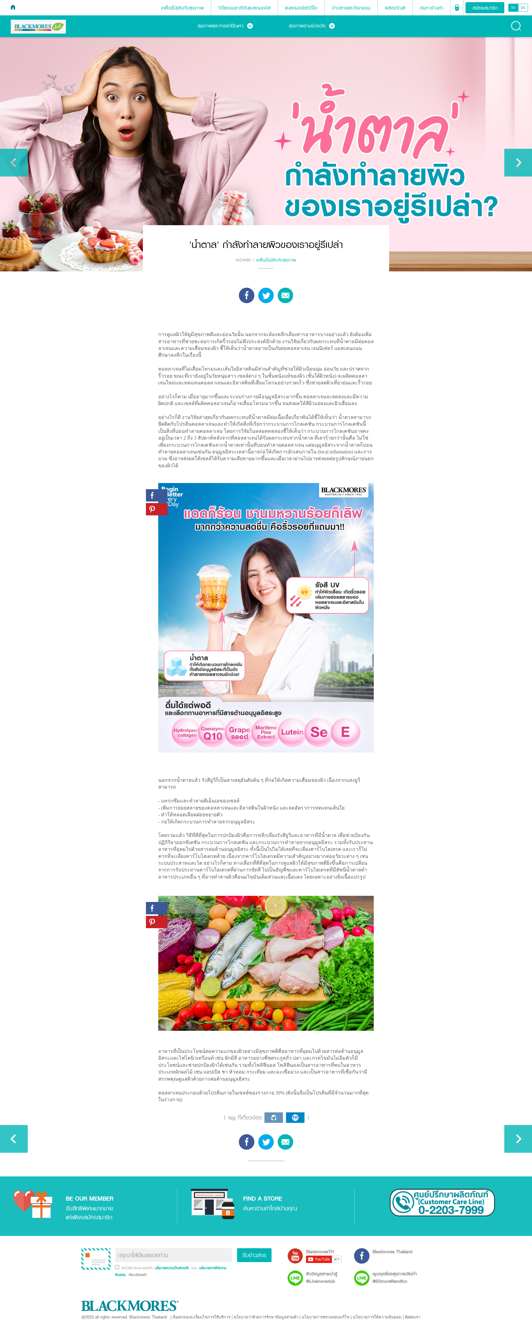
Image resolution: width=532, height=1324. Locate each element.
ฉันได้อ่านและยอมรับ (137, 1268)
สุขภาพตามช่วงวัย (312, 25)
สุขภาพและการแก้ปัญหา (225, 25)
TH (513, 8)
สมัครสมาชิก (485, 7)
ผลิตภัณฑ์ (395, 7)
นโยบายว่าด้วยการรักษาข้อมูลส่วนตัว (266, 1317)
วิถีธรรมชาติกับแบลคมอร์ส (244, 7)
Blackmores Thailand (392, 1251)
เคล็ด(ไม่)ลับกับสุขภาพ (182, 7)
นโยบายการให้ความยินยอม (377, 1317)
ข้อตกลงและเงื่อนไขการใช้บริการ (201, 1317)
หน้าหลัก (244, 260)
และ (194, 1268)
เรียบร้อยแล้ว (137, 1275)
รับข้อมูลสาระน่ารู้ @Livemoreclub (321, 1277)
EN (523, 8)
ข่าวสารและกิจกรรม (351, 7)
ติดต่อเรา (412, 1317)
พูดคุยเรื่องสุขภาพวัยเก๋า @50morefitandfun (395, 1277)
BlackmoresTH (320, 1251)
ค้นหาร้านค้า (431, 7)
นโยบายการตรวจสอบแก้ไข (325, 1317)
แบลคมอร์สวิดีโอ (301, 7)
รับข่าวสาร (254, 1255)
